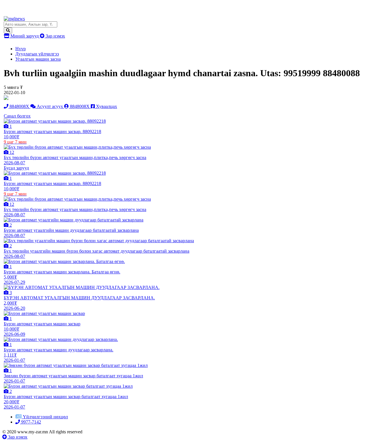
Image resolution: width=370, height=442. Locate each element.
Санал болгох (17, 115)
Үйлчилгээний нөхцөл (45, 416)
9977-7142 (30, 421)
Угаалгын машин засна (38, 59)
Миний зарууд (24, 35)
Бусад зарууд (16, 167)
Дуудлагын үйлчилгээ (37, 53)
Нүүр (20, 48)
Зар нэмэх (55, 35)
